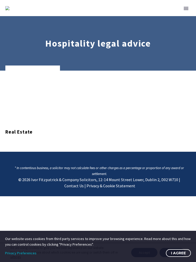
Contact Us (74, 185)
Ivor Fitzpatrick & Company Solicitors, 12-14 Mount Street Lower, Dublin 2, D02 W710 (104, 179)
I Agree (178, 253)
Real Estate (19, 132)
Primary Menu (186, 8)
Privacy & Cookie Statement (111, 185)
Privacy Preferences (20, 253)
